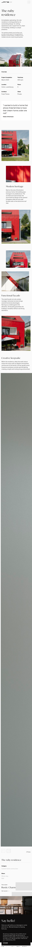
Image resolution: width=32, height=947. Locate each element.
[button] (8, 851)
